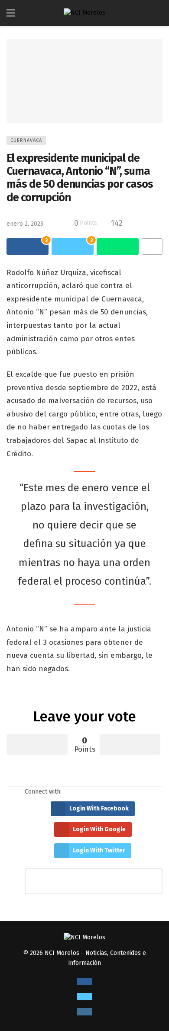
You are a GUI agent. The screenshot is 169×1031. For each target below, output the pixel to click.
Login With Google (99, 829)
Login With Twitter (99, 850)
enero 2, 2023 (24, 223)
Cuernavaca (26, 140)
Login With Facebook (99, 808)
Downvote (130, 744)
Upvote (37, 744)
